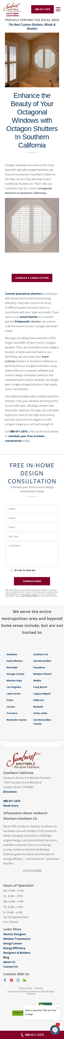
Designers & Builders (16, 953)
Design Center (12, 943)
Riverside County (16, 719)
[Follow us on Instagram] (18, 981)
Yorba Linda (40, 713)
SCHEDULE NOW (32, 581)
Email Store (10, 805)
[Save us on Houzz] (24, 981)
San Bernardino (42, 660)
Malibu (37, 680)
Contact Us (10, 966)
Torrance (12, 713)
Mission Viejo (14, 680)
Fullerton (38, 700)
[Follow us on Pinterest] (11, 981)
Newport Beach (42, 673)
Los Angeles (14, 687)
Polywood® (23, 321)
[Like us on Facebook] (5, 981)
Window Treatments (17, 939)
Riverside (12, 667)
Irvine (10, 700)
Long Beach (40, 687)
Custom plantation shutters (23, 293)
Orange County (15, 673)
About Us (9, 962)
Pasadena (39, 667)
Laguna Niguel (42, 693)
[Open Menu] (58, 9)
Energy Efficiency (14, 948)
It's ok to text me (24, 570)
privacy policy (30, 595)
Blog (6, 957)
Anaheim (12, 654)
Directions (10, 792)
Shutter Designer (14, 934)
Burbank (38, 706)
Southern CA (40, 654)
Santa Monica (15, 660)
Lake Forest (14, 693)
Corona (11, 706)
